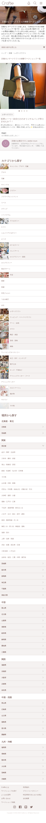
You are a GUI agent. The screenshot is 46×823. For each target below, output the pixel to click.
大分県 (4, 766)
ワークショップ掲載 (8, 802)
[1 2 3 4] (23, 86)
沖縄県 (4, 779)
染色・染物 (14, 340)
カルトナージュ (15, 388)
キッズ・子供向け (16, 370)
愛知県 (4, 646)
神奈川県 (5, 595)
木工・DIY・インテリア (18, 358)
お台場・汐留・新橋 (8, 483)
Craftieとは (5, 787)
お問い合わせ (5, 798)
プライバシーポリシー (30, 791)
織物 (11, 346)
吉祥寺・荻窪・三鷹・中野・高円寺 (14, 557)
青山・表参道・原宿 (8, 464)
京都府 (4, 671)
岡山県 (4, 703)
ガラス (12, 329)
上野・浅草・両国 (8, 539)
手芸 (11, 275)
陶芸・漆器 (14, 335)
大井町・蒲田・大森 (8, 495)
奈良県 (4, 690)
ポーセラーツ (14, 245)
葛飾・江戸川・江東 (8, 501)
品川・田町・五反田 (8, 452)
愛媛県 (4, 734)
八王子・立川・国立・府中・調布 (13, 514)
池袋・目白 (5, 532)
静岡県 (4, 639)
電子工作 (13, 364)
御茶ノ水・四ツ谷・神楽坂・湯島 (13, 526)
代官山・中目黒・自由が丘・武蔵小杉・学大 (17, 489)
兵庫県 (4, 684)
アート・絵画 (14, 323)
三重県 (4, 652)
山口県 (4, 715)
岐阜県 (4, 633)
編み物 (12, 394)
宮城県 (4, 433)
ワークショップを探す (9, 791)
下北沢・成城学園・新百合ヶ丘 (12, 508)
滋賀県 (4, 665)
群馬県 (4, 576)
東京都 (4, 446)
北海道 (4, 427)
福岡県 (4, 747)
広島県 (4, 709)
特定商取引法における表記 (32, 795)
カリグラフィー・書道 (17, 257)
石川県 (4, 614)
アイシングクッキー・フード (20, 376)
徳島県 (4, 722)
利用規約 (26, 787)
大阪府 (4, 677)
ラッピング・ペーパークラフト (20, 317)
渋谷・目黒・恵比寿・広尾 (11, 545)
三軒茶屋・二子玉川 (8, 551)
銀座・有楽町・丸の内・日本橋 (12, 471)
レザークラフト (15, 311)
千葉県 (4, 589)
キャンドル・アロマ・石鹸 (19, 166)
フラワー (13, 190)
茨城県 (4, 563)
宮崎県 (4, 773)
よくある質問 (5, 795)
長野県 (4, 627)
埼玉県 (4, 582)
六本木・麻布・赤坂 (8, 458)
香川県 (4, 728)
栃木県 (4, 570)
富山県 (4, 608)
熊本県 (4, 760)
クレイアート (14, 251)
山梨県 (4, 620)
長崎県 (4, 754)
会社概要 (26, 798)
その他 (12, 406)
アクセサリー (14, 221)
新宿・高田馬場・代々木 (10, 520)
